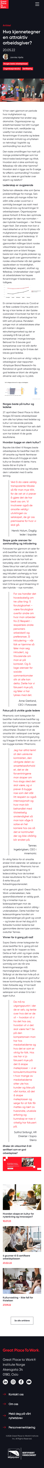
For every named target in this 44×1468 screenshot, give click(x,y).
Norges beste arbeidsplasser (16, 64)
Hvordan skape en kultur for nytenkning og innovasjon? (18, 1215)
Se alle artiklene (22, 1320)
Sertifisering (27, 69)
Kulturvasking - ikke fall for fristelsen (18, 1299)
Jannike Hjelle (16, 57)
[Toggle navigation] (37, 4)
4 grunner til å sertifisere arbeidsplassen (16, 1257)
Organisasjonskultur (12, 69)
